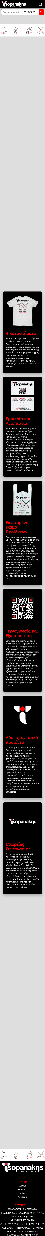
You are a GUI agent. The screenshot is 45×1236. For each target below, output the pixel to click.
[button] (41, 12)
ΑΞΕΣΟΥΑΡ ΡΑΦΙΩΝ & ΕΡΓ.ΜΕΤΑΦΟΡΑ (22, 1224)
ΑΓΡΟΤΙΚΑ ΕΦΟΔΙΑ (23, 1216)
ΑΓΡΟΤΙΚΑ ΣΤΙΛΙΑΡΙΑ (22, 1220)
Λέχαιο (22, 1185)
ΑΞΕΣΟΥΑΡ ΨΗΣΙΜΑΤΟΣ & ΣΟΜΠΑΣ (22, 1227)
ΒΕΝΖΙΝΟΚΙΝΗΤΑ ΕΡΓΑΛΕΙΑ (22, 1231)
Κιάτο (22, 1193)
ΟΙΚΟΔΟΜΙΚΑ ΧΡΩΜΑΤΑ (22, 1209)
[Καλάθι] (40, 4)
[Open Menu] (31, 4)
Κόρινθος (22, 1189)
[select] (29, 12)
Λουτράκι (22, 1197)
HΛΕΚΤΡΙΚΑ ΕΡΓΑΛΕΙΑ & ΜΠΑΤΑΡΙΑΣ (22, 1213)
